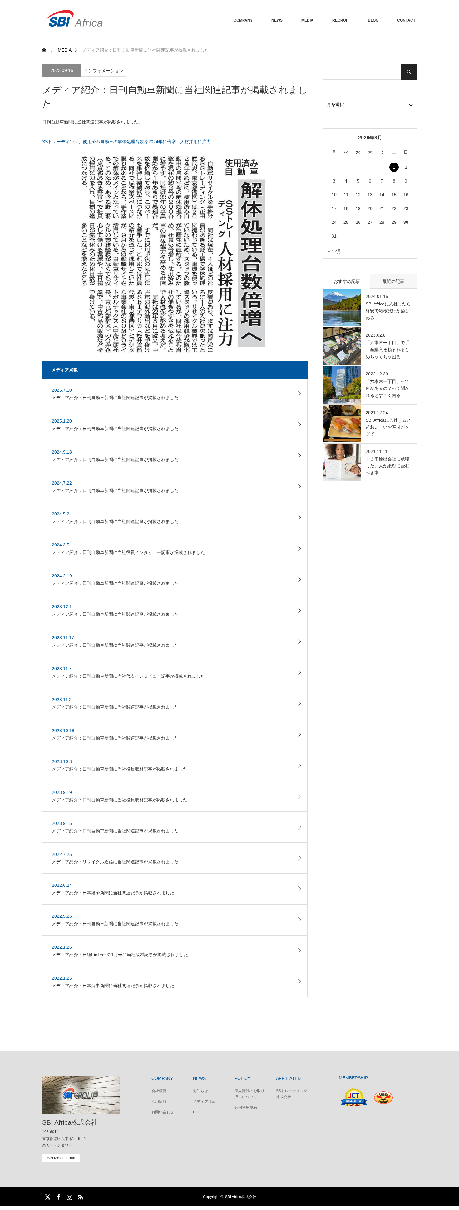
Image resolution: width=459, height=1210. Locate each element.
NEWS (277, 20)
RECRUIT (340, 20)
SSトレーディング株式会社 (291, 1094)
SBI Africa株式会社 (70, 1122)
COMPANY (243, 20)
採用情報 (158, 1101)
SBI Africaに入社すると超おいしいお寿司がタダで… (388, 427)
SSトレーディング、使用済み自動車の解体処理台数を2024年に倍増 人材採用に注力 (126, 141)
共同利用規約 (245, 1107)
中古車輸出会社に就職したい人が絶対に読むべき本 (387, 465)
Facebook (57, 1196)
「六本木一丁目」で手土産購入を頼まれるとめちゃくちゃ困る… (387, 349)
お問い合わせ (162, 1112)
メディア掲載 (204, 1101)
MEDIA (307, 20)
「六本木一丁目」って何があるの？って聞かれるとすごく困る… (387, 388)
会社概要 (158, 1091)
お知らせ (200, 1091)
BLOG (373, 20)
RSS (79, 1196)
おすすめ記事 (347, 281)
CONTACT (406, 20)
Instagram (68, 1196)
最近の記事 (393, 281)
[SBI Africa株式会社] (136, 20)
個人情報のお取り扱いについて (249, 1094)
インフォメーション (103, 70)
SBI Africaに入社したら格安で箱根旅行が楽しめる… (388, 310)
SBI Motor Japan (61, 1158)
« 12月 (334, 251)
